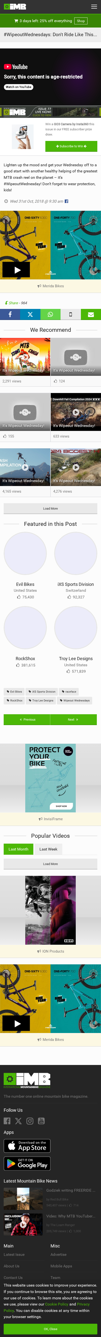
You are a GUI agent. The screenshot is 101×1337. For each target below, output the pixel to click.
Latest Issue (14, 1254)
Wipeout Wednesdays (76, 700)
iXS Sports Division (76, 584)
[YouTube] (41, 1122)
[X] (19, 1122)
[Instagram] (30, 1122)
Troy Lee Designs (76, 658)
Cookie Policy (56, 1304)
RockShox (25, 658)
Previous (29, 719)
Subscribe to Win (71, 146)
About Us (11, 1266)
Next (71, 719)
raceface (70, 691)
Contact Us (13, 1277)
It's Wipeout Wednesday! (23, 370)
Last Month (18, 849)
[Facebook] (7, 1122)
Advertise (58, 1254)
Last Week (48, 849)
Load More (50, 508)
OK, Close (50, 1329)
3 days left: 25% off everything (52, 20)
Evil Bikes (25, 584)
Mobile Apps (61, 1266)
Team (55, 1277)
